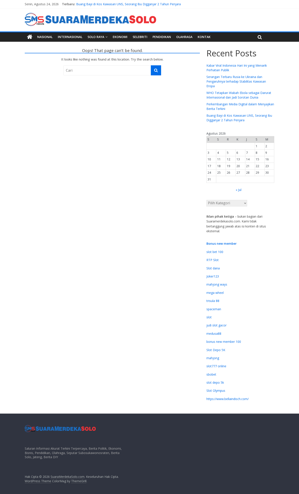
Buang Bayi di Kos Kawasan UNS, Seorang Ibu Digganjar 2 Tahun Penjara (128, 5)
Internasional (70, 37)
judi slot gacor (216, 325)
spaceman (213, 309)
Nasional (45, 37)
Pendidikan (162, 37)
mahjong (212, 358)
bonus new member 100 (223, 342)
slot (209, 317)
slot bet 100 (214, 252)
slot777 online (216, 366)
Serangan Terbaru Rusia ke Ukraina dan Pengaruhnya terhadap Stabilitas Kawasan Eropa (236, 81)
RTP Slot (212, 260)
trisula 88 (212, 301)
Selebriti (140, 37)
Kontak (204, 37)
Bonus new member (221, 243)
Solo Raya (96, 37)
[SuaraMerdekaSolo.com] (30, 37)
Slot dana (213, 268)
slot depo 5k (215, 382)
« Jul (238, 190)
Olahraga (184, 37)
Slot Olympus (215, 390)
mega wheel (215, 293)
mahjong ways (216, 284)
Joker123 (212, 276)
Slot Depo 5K (215, 350)
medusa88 (213, 333)
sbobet (211, 374)
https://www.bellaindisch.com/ (227, 399)
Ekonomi (120, 37)
